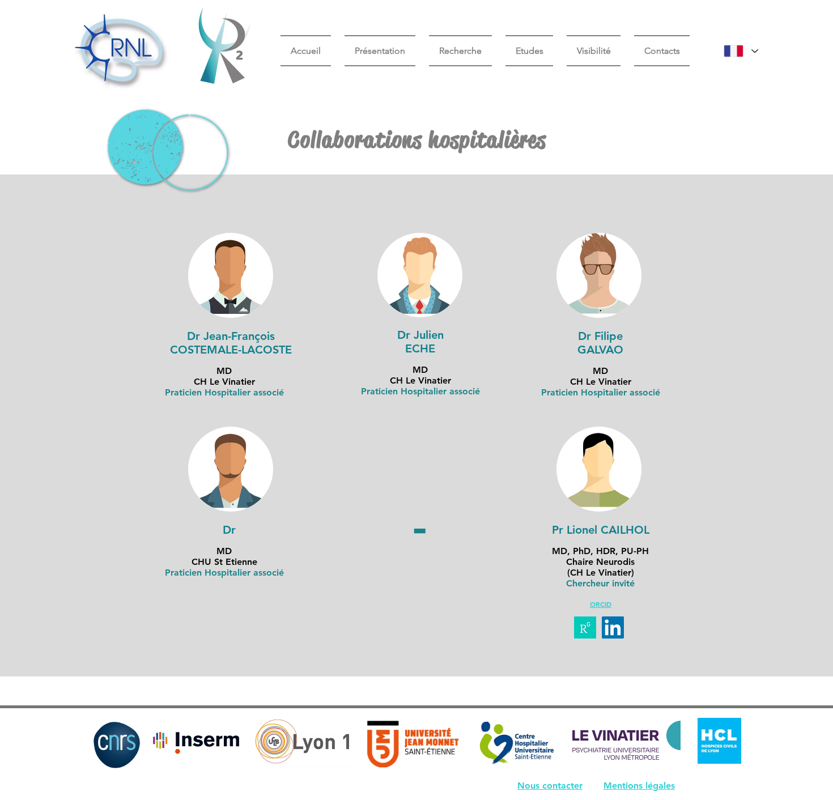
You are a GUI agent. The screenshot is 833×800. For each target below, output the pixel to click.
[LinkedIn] (613, 627)
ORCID (600, 603)
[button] (529, 50)
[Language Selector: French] (741, 51)
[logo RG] (585, 627)
